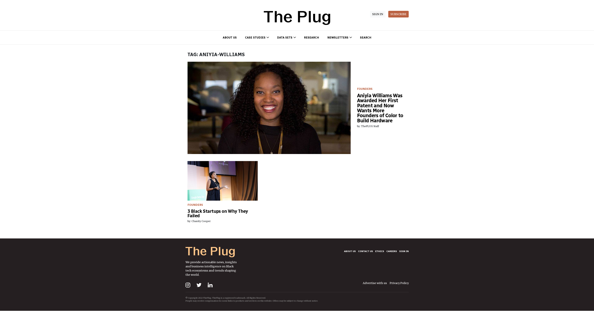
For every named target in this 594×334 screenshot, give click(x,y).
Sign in (404, 251)
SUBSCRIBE (398, 14)
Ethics (379, 251)
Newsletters (337, 37)
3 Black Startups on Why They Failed (217, 213)
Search (365, 37)
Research (311, 37)
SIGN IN (377, 14)
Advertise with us (375, 283)
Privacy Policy (399, 283)
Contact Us (365, 251)
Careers (391, 251)
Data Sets (284, 37)
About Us (230, 37)
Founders (364, 89)
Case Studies (255, 37)
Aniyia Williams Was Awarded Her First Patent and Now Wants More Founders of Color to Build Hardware (380, 108)
